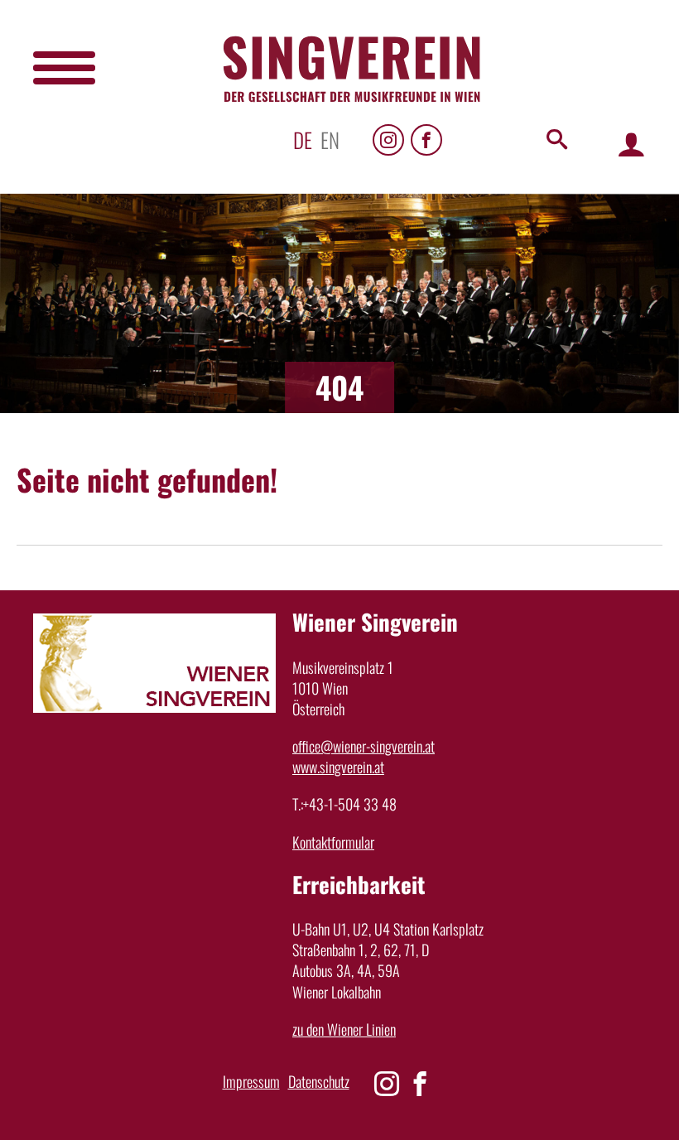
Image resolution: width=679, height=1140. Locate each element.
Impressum (251, 1081)
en (330, 139)
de (302, 139)
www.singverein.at (338, 766)
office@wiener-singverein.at (363, 746)
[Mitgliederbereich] (631, 143)
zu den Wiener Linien (344, 1029)
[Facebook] (426, 140)
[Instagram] (388, 140)
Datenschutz (318, 1081)
